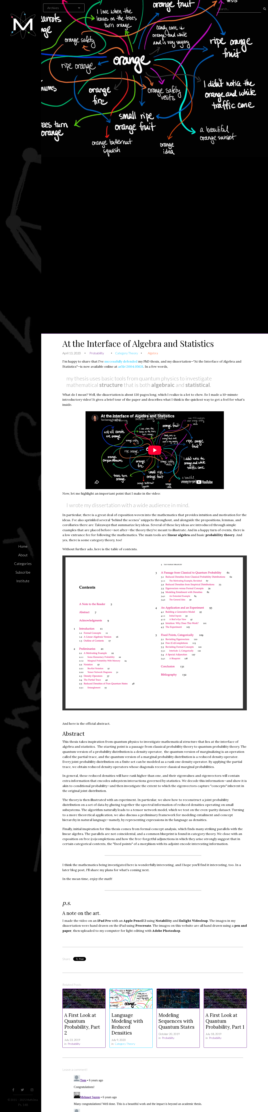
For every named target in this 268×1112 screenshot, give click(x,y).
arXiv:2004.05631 (130, 366)
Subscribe (22, 572)
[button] (65, 8)
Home (22, 546)
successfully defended (120, 361)
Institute (22, 581)
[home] (23, 19)
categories (23, 563)
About (23, 555)
